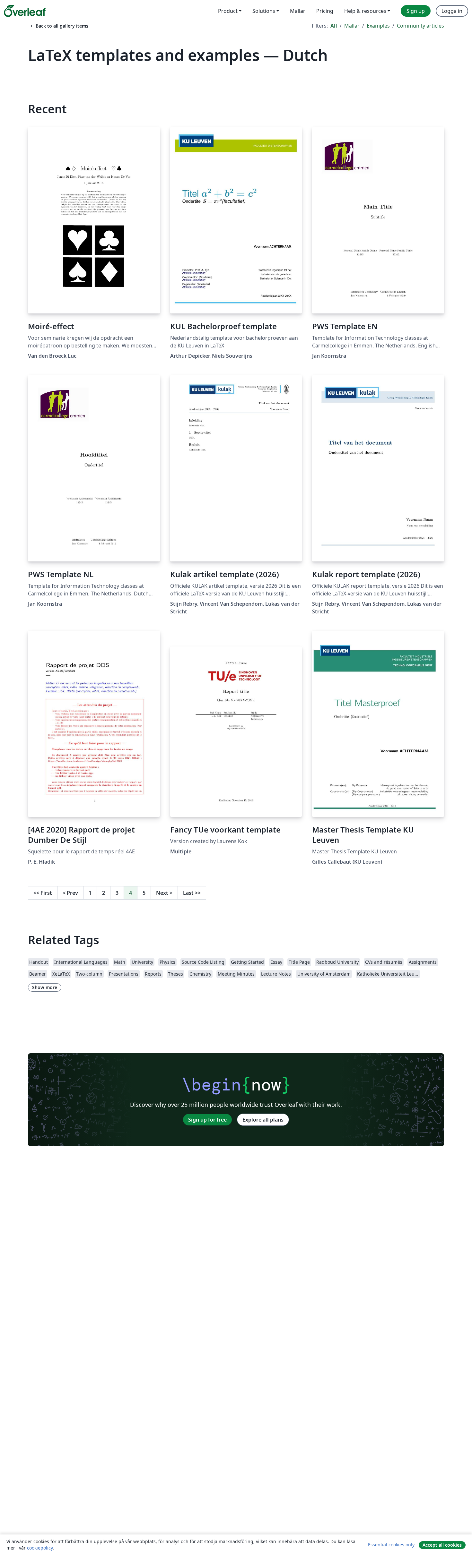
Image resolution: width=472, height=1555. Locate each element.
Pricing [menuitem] (324, 10)
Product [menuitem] (228, 10)
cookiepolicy (40, 1548)
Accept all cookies (442, 1545)
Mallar (352, 25)
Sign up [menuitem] (415, 10)
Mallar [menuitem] (297, 10)
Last (192, 892)
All (333, 25)
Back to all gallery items (58, 26)
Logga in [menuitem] (451, 10)
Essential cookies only (391, 1545)
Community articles (420, 25)
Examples (378, 25)
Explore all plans (263, 1119)
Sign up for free (207, 1119)
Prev (70, 892)
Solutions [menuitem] (263, 10)
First (42, 892)
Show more (44, 987)
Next (164, 892)
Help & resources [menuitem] (365, 10)
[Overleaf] (25, 11)
